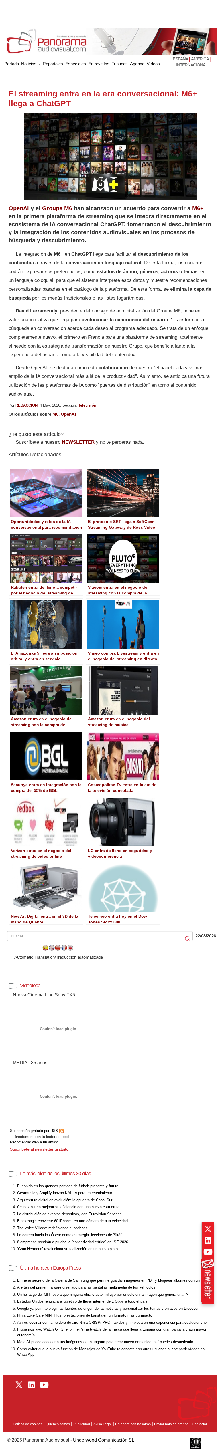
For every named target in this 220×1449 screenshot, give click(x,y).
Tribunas (120, 63)
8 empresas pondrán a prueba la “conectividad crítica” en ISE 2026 (72, 1242)
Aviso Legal (102, 1424)
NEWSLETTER (78, 442)
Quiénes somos (58, 1424)
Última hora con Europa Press (50, 1268)
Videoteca (30, 985)
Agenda (137, 63)
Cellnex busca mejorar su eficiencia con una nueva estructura (68, 1207)
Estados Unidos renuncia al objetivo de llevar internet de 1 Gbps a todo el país (82, 1301)
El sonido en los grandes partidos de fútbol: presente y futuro (67, 1186)
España (181, 58)
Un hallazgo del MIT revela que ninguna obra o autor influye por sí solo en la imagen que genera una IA (102, 1294)
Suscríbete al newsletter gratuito (39, 1149)
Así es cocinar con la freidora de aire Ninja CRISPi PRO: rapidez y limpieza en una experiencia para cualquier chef (112, 1322)
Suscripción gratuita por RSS (34, 1131)
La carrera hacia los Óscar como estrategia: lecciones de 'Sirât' (69, 1235)
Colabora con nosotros (133, 1424)
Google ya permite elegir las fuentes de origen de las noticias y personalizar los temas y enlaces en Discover (108, 1308)
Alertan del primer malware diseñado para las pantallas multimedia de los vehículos (86, 1287)
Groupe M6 (57, 208)
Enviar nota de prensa (171, 1424)
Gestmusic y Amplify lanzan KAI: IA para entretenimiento (64, 1193)
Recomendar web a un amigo (34, 1142)
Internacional (191, 64)
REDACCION (26, 405)
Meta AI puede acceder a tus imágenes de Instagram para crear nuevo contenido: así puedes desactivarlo (105, 1342)
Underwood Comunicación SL (103, 1440)
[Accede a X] (208, 1229)
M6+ (198, 208)
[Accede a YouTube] (208, 1251)
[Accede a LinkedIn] (208, 1240)
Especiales (75, 63)
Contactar (199, 1424)
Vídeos (153, 63)
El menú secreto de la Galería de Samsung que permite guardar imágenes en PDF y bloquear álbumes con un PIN (112, 1280)
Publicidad (81, 1424)
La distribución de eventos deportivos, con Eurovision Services (69, 1214)
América (200, 58)
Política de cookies (27, 1424)
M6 (55, 414)
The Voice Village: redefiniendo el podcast (52, 1228)
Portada (11, 62)
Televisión (87, 405)
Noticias (29, 63)
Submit (188, 938)
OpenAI (19, 208)
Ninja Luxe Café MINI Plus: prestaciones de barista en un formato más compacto (84, 1315)
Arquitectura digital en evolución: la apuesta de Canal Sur (64, 1200)
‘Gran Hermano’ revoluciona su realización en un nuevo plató (67, 1249)
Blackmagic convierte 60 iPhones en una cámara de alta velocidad (72, 1221)
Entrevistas (98, 63)
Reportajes (53, 63)
